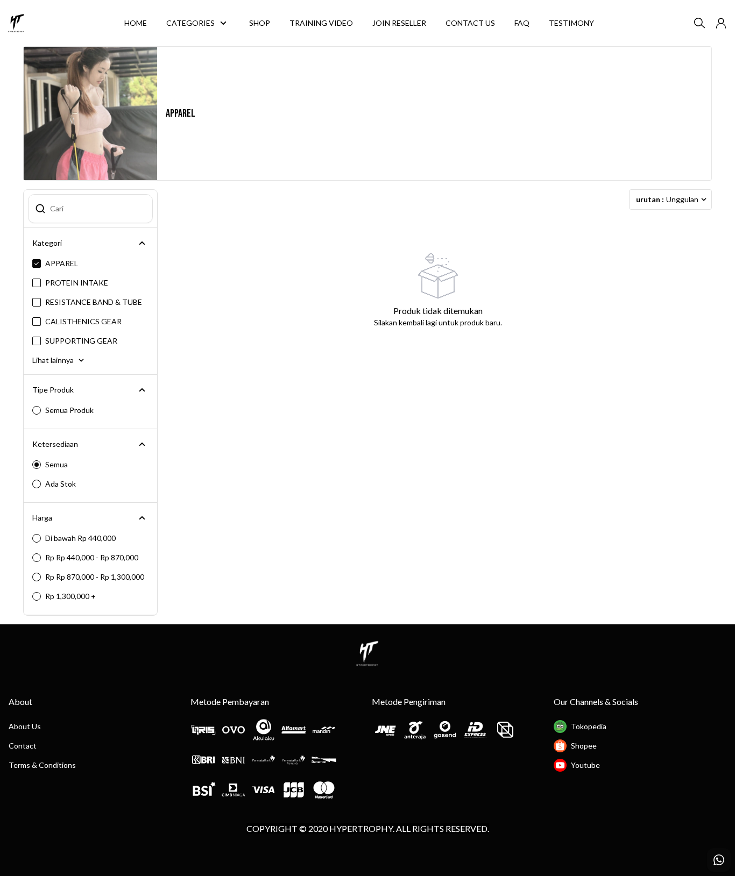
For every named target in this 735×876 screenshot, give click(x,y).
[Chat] (719, 860)
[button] (721, 23)
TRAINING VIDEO (321, 22)
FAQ (521, 22)
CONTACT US (470, 22)
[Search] (699, 23)
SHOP (259, 22)
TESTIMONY (571, 22)
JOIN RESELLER (399, 22)
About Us (25, 726)
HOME (135, 22)
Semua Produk (69, 410)
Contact (23, 745)
